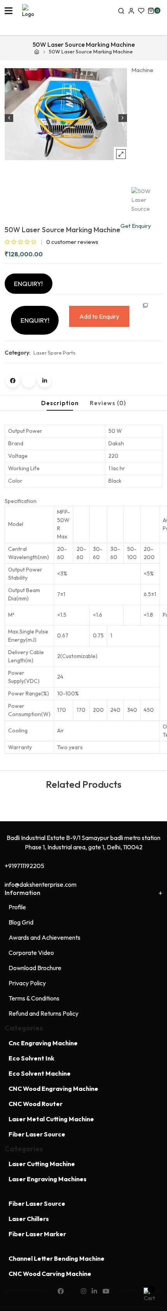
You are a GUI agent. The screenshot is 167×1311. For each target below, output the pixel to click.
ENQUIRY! (28, 283)
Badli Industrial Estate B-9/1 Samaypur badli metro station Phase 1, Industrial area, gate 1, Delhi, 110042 (83, 842)
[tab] (60, 403)
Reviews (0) (108, 403)
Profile (17, 907)
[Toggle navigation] (8, 10)
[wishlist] (141, 10)
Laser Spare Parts (54, 352)
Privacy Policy (27, 983)
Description (60, 403)
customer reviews (72, 241)
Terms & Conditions (34, 998)
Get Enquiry (135, 225)
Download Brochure (35, 968)
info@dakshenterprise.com (41, 884)
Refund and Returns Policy (43, 1013)
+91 (24, 866)
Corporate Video (31, 952)
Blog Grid (21, 922)
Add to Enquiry (99, 316)
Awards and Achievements (44, 937)
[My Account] (131, 10)
